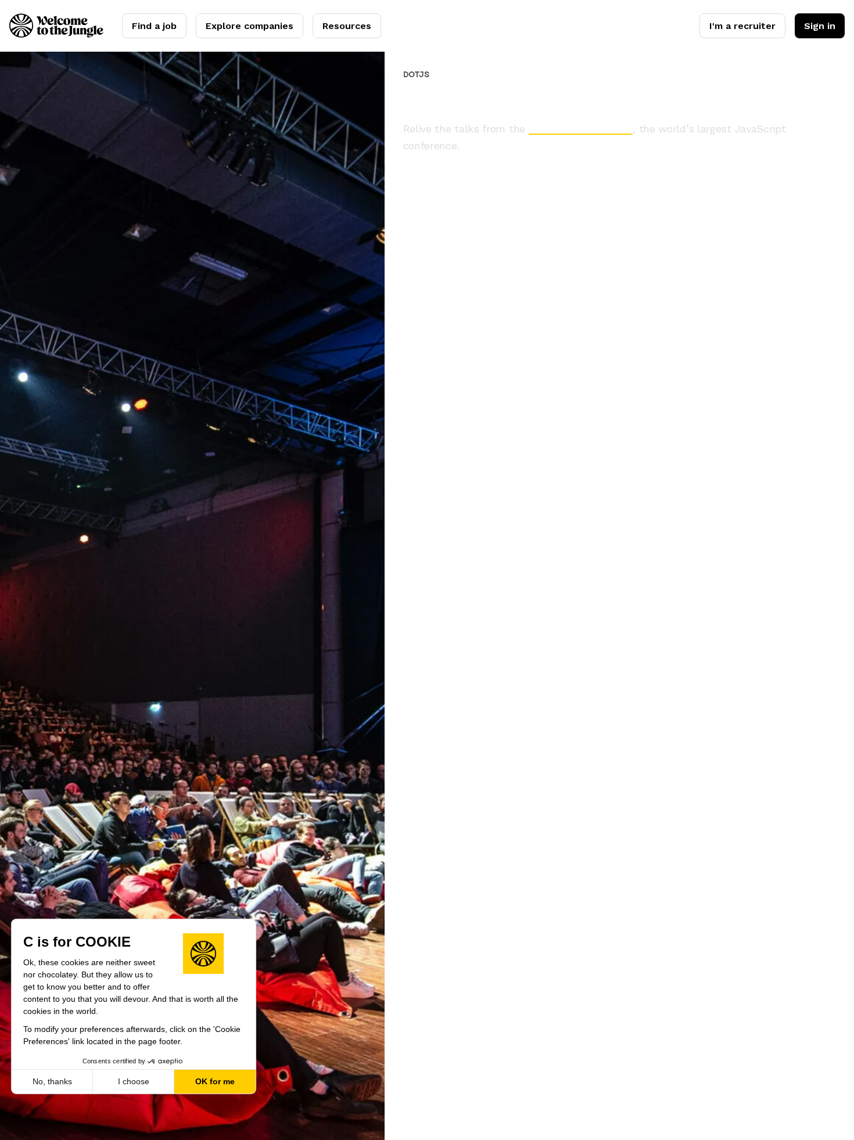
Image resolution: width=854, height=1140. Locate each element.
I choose (133, 1081)
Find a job (154, 25)
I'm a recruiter (742, 25)
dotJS (416, 74)
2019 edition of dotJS (581, 129)
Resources (346, 25)
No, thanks (52, 1081)
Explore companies (249, 25)
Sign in (819, 25)
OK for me (215, 1081)
